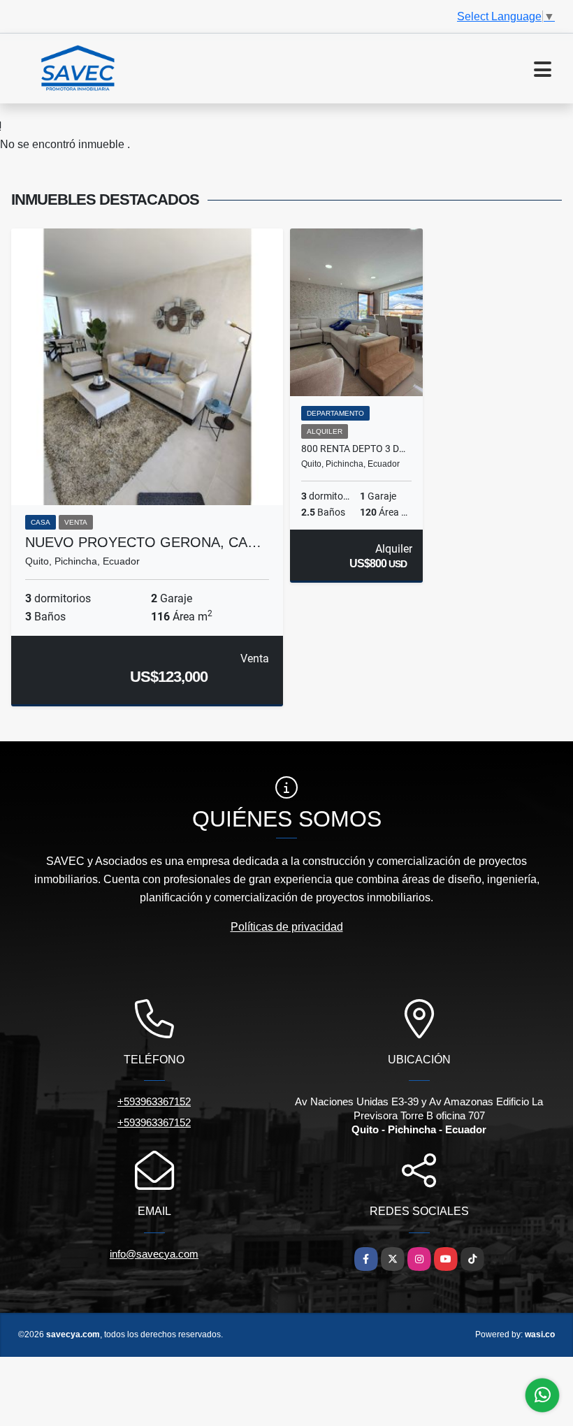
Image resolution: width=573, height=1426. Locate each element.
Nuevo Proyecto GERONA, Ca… (143, 542)
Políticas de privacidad (287, 927)
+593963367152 (154, 1101)
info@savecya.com (154, 1254)
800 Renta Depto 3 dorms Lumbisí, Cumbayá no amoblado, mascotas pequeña (356, 448)
